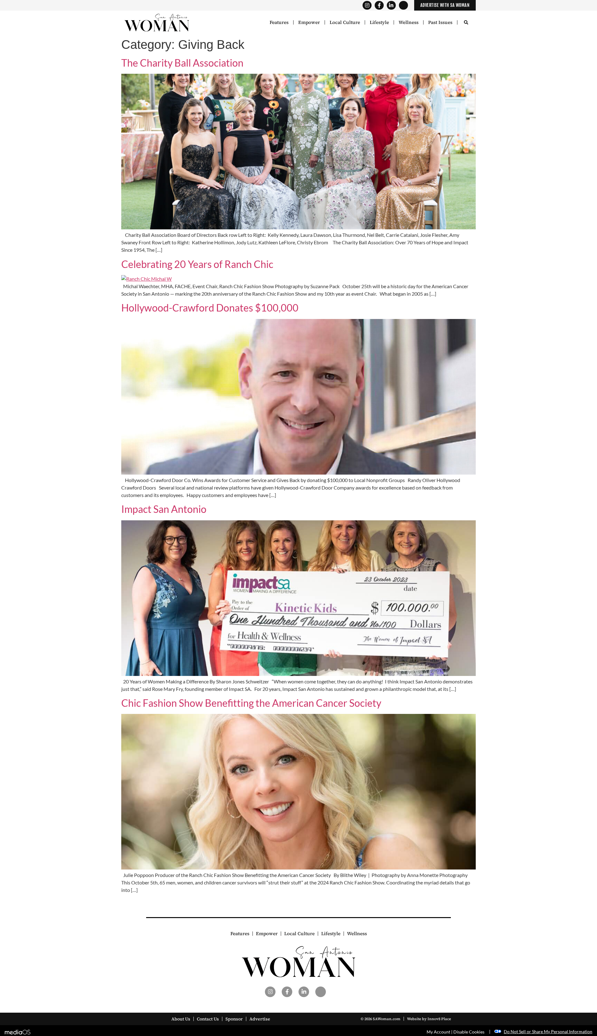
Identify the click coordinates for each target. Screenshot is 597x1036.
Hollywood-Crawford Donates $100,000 (209, 308)
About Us (180, 1019)
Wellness (409, 22)
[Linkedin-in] (391, 5)
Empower (309, 22)
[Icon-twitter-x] (403, 5)
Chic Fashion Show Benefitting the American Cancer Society (251, 703)
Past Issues (440, 22)
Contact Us (208, 1019)
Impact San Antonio (163, 509)
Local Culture (345, 22)
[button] (466, 23)
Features (279, 22)
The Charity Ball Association (182, 63)
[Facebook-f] (379, 5)
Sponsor (234, 1019)
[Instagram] (367, 5)
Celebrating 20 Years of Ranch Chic (197, 264)
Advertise (259, 1019)
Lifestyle (379, 22)
